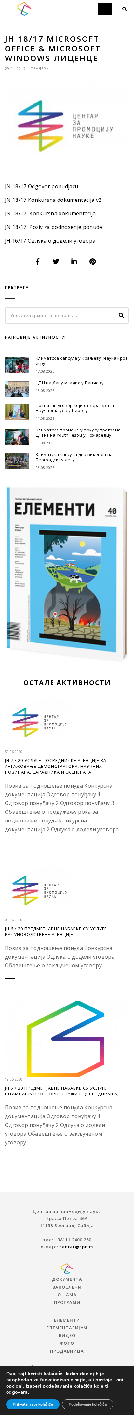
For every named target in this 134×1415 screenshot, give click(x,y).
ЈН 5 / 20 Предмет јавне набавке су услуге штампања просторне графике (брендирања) (62, 1091)
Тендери (40, 68)
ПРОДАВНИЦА (67, 1351)
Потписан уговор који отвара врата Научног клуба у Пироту (75, 407)
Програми (67, 1302)
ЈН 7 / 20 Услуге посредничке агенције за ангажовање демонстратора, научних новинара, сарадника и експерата (55, 766)
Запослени (67, 1287)
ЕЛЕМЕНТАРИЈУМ (67, 1328)
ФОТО (67, 1343)
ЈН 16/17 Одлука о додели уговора (50, 240)
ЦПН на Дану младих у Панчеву (70, 383)
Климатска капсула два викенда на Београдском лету (74, 457)
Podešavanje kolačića (88, 1404)
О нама (67, 1295)
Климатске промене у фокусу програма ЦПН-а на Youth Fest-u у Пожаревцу (78, 432)
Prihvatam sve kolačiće (33, 1404)
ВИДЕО (67, 1335)
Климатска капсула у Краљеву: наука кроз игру (81, 360)
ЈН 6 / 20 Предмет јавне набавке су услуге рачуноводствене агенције (56, 931)
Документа (67, 1279)
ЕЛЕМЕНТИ (67, 1320)
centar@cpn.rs (77, 1247)
